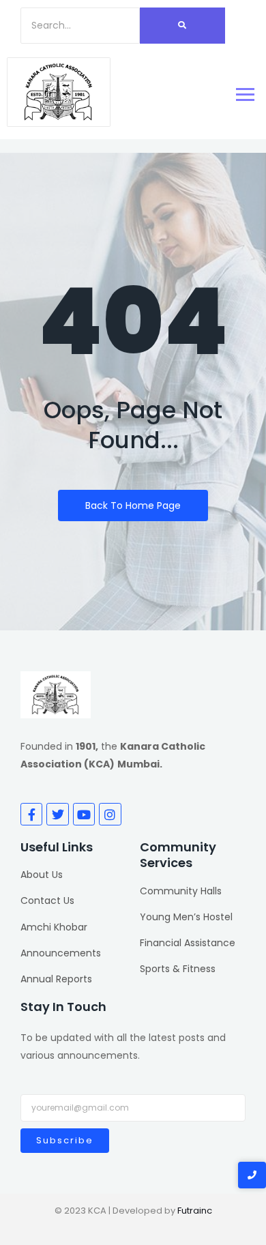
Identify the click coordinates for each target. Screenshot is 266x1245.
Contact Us (47, 900)
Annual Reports (56, 979)
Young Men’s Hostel (186, 917)
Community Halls (181, 891)
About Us (41, 874)
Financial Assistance (187, 943)
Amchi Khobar (53, 927)
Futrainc (194, 1210)
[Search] (182, 26)
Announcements (60, 953)
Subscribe (64, 1140)
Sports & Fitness (178, 969)
